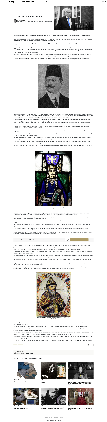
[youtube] (46, 2)
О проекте (23, 1)
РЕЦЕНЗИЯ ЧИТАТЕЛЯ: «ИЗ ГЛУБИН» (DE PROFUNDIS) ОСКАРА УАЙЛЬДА (53, 381)
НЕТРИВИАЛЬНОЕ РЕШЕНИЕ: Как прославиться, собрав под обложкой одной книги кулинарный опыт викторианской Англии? (80, 408)
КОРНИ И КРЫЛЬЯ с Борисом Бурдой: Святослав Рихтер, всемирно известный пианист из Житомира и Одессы (52, 407)
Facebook (46, 417)
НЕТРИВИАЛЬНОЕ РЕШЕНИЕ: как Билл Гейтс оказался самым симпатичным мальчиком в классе (26, 407)
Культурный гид (30, 1)
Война (16, 344)
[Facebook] (41, 2)
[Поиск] (106, 1)
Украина (20, 344)
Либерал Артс (19, 4)
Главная (14, 4)
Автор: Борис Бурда (21, 20)
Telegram (51, 417)
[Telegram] (43, 2)
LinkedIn (56, 417)
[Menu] (1, 1)
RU (103, 1)
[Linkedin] (45, 2)
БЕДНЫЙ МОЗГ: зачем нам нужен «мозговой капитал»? (25, 381)
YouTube (61, 417)
